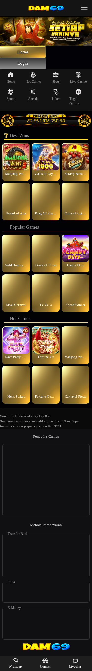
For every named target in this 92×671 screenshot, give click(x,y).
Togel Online (74, 101)
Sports (10, 99)
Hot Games (33, 81)
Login (22, 63)
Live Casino (78, 81)
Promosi (45, 666)
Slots (55, 81)
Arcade (33, 99)
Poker (56, 99)
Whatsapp (15, 666)
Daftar (23, 52)
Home (11, 81)
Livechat (75, 666)
